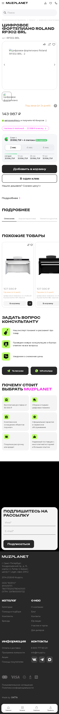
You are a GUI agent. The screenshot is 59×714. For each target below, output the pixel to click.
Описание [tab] (9, 219)
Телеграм (17, 371)
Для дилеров (37, 630)
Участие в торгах (39, 625)
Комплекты (7, 616)
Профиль (50, 710)
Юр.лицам (36, 621)
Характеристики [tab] (27, 219)
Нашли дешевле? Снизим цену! (20, 186)
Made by (10, 697)
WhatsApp (46, 371)
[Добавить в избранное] (53, 44)
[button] (56, 3)
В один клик (29, 178)
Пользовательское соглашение (17, 685)
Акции (5, 657)
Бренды (6, 621)
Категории (7, 607)
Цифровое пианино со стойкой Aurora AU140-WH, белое (17, 296)
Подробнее (10, 198)
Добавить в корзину (29, 169)
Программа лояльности (13, 652)
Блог (33, 611)
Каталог (22, 710)
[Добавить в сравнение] (48, 44)
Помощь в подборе (11, 611)
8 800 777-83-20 (39, 648)
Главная (8, 710)
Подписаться (19, 544)
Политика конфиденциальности (18, 688)
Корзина (36, 710)
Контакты (35, 616)
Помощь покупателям (12, 662)
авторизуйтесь (12, 120)
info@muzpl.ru (38, 652)
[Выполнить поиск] (5, 12)
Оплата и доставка (11, 648)
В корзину (15, 303)
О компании (37, 607)
